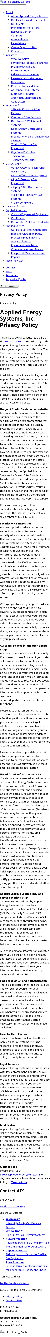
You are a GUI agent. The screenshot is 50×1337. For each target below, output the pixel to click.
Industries (11, 55)
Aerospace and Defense (25, 90)
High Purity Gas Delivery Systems (25, 1233)
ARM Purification (15, 207)
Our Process (18, 218)
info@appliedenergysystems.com (20, 1175)
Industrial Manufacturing (25, 74)
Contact (10, 268)
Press (9, 271)
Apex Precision (14, 261)
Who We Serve (20, 59)
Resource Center (21, 32)
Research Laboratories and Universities (27, 80)
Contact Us (17, 51)
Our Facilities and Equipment (28, 20)
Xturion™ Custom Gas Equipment (24, 146)
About (9, 12)
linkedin (24, 1283)
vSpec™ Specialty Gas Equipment (24, 181)
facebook (14, 1283)
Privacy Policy (14, 1297)
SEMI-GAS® (12, 106)
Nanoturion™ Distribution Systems (26, 131)
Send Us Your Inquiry (12, 1206)
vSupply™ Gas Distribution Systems (26, 189)
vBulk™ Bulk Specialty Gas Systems (26, 197)
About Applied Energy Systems (29, 16)
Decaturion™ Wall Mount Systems (26, 123)
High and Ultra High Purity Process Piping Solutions (26, 236)
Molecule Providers (22, 94)
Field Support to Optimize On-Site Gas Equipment (26, 1254)
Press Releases (19, 39)
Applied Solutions (16, 210)
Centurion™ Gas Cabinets (26, 117)
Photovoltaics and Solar (25, 86)
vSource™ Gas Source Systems (29, 175)
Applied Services (15, 226)
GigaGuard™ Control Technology (23, 154)
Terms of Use (13, 342)
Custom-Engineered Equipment (29, 214)
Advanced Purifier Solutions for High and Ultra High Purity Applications (27, 1243)
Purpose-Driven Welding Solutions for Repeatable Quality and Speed (26, 1266)
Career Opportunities (24, 47)
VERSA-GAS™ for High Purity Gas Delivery (28, 170)
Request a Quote (16, 279)
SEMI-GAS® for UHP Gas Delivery (25, 111)
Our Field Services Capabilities (29, 230)
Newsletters (18, 43)
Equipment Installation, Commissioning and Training (27, 247)
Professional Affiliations (25, 28)
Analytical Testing (21, 241)
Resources (12, 275)
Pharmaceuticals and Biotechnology (23, 69)
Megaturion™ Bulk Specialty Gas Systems (30, 139)
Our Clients (17, 24)
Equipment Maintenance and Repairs (28, 255)
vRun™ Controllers (22, 203)
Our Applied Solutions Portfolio (30, 222)
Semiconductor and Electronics (29, 63)
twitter (4, 1283)
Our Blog (16, 36)
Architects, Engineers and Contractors (26, 100)
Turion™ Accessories (23, 160)
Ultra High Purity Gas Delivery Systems (23, 1223)
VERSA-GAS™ (14, 164)
